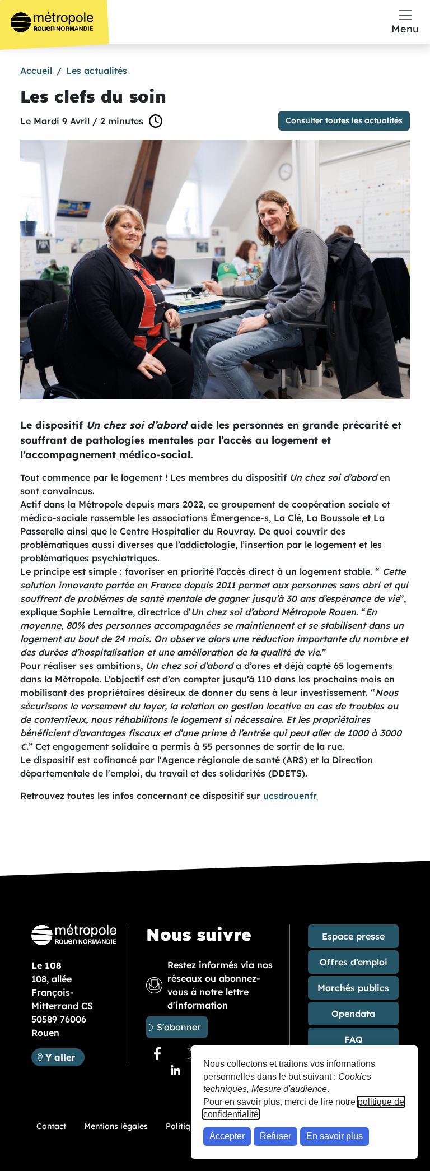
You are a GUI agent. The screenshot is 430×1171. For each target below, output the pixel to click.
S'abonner (178, 1027)
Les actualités (96, 70)
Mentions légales (116, 1126)
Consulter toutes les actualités (344, 120)
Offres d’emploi (353, 962)
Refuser (275, 1136)
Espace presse (353, 936)
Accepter (227, 1136)
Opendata (353, 1013)
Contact (51, 1126)
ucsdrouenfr (290, 795)
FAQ (353, 1039)
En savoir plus (334, 1136)
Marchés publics (353, 987)
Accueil (36, 70)
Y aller (65, 1057)
